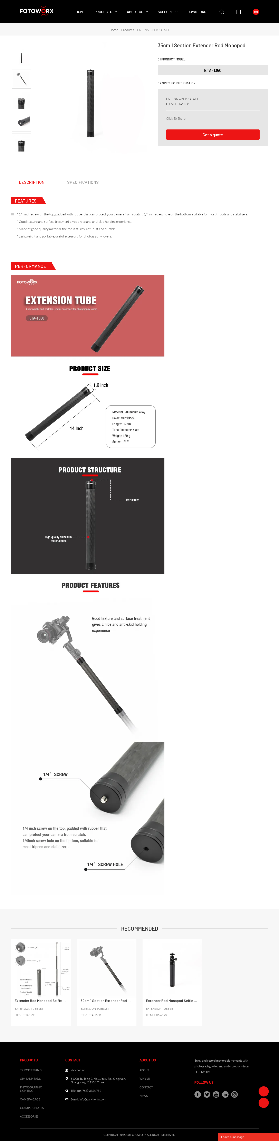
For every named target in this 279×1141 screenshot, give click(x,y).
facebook (189, 118)
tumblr (243, 118)
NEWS (144, 1096)
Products (103, 11)
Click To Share (175, 118)
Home (80, 11)
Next (21, 156)
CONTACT (146, 1087)
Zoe (264, 1091)
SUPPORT (165, 11)
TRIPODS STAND (31, 1070)
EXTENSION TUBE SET (153, 30)
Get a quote (213, 134)
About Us (135, 11)
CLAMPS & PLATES (32, 1108)
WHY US (145, 1078)
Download (196, 11)
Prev (21, 44)
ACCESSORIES (29, 1116)
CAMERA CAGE (30, 1099)
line (225, 118)
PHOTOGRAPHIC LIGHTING (31, 1088)
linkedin (198, 118)
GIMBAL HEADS (30, 1078)
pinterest (216, 118)
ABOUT (144, 1070)
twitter (207, 118)
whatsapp (234, 118)
